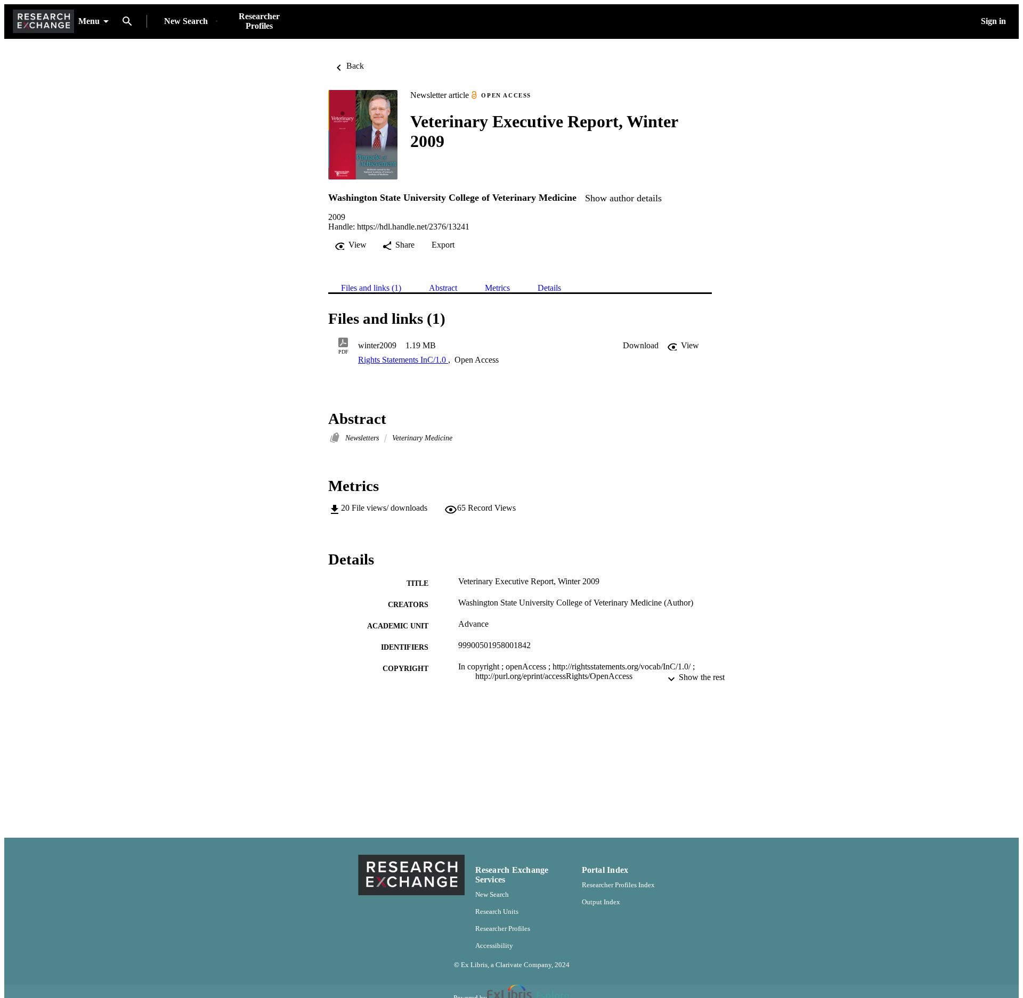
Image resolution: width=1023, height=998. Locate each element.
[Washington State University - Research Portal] (43, 22)
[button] (641, 345)
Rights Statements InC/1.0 (403, 359)
